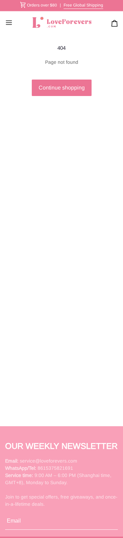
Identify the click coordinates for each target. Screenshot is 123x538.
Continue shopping (62, 88)
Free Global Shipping (83, 5)
